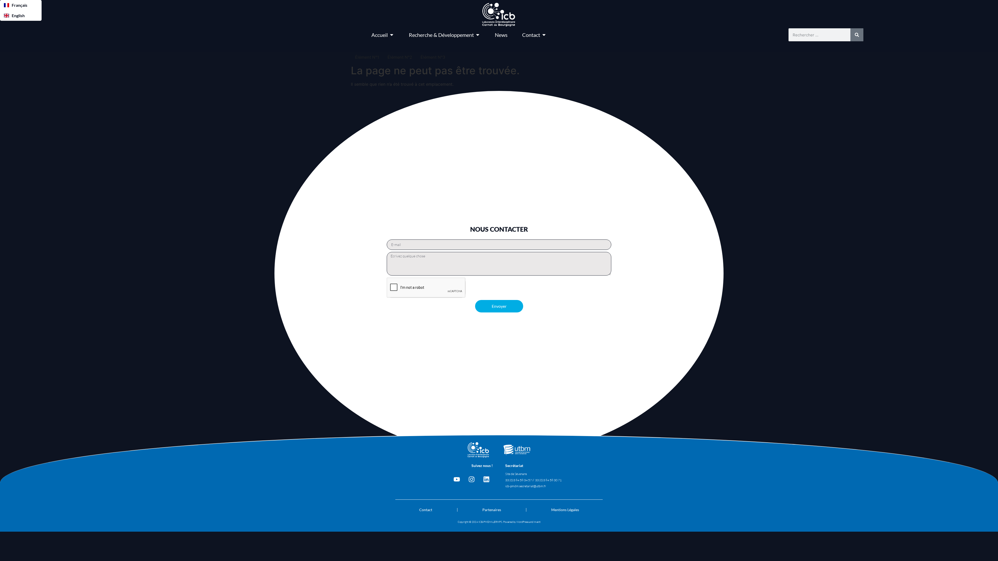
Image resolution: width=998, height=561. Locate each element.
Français (19, 5)
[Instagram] (471, 479)
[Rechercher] (856, 34)
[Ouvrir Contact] (544, 35)
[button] (21, 5)
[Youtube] (456, 479)
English (18, 15)
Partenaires (491, 509)
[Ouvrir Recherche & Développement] (477, 35)
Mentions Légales (565, 509)
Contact (425, 509)
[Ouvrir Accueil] (391, 35)
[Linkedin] (486, 479)
